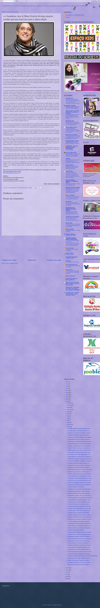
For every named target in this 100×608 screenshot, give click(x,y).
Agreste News (69, 223)
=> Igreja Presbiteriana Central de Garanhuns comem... (79, 499)
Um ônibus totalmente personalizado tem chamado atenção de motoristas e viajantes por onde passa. (73, 130)
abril (68, 420)
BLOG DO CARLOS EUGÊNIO (73, 187)
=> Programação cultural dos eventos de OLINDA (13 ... (79, 523)
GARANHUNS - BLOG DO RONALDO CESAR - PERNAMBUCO (72, 147)
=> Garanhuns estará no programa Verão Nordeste (78, 512)
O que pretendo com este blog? (72, 262)
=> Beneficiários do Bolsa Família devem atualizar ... (79, 564)
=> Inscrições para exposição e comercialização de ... (79, 471)
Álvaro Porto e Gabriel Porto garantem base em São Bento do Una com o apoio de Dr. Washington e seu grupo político (73, 101)
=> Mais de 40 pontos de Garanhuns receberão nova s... (79, 525)
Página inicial (32, 260)
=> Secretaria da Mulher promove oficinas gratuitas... (79, 493)
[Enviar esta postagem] (35, 187)
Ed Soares (68, 260)
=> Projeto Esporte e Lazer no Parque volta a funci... (79, 540)
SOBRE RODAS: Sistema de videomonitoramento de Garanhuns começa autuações (72, 219)
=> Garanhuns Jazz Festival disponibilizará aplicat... (78, 467)
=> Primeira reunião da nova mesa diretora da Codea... (79, 443)
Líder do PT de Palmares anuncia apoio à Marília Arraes (73, 184)
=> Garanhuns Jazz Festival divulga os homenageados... (79, 437)
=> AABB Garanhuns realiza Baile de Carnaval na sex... (79, 450)
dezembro (69, 403)
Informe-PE (68, 201)
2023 (67, 384)
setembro (69, 409)
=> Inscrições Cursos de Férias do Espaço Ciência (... (79, 549)
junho (68, 416)
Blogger (59, 605)
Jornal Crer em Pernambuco (72, 216)
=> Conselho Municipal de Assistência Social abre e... (79, 562)
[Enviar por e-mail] (38, 188)
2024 (67, 381)
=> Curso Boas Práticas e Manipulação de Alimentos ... (79, 553)
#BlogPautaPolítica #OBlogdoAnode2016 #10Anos (71, 209)
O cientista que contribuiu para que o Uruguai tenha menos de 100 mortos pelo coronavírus (72, 197)
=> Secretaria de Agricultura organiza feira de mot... (78, 463)
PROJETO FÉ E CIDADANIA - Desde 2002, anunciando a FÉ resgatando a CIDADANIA (73, 289)
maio (68, 418)
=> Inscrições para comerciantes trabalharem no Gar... (79, 502)
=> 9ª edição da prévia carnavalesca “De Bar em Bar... (79, 428)
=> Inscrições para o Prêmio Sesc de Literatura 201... (79, 510)
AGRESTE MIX (69, 171)
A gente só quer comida (71, 235)
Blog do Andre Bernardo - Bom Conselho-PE (72, 279)
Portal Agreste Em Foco (71, 264)
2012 (67, 572)
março (68, 422)
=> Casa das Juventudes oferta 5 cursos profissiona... (79, 445)
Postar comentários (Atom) (12, 263)
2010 (67, 576)
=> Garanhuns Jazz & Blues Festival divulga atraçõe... (79, 534)
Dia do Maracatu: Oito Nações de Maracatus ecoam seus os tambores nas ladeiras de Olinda (73, 161)
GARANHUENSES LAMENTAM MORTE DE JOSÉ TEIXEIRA (72, 107)
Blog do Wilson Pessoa (71, 127)
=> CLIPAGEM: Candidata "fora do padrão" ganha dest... (79, 458)
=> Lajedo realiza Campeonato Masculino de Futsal (78, 547)
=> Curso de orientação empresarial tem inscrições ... (79, 521)
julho (68, 413)
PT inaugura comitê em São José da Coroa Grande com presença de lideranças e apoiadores (73, 137)
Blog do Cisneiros (70, 195)
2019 (67, 392)
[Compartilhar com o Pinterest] (44, 188)
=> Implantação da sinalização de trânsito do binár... (78, 491)
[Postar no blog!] (39, 188)
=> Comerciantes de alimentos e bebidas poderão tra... (79, 558)
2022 (67, 386)
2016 (67, 399)
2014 (67, 568)
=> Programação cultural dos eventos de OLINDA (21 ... (79, 484)
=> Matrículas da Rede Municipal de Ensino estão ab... (79, 545)
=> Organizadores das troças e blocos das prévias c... (79, 439)
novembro (69, 405)
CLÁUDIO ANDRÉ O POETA (72, 141)
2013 (67, 570)
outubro (69, 407)
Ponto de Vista (69, 98)
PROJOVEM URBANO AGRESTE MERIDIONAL (71, 238)
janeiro (68, 426)
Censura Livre (69, 269)
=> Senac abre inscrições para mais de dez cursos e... (79, 452)
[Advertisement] (31, 247)
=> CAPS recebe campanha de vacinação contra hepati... (80, 469)
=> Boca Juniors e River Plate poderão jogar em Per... (79, 454)
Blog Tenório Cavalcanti (71, 134)
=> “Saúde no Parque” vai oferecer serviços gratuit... (78, 448)
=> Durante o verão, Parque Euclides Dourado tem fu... (79, 527)
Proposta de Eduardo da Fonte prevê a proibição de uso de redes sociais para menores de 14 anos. (72, 116)
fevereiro (69, 424)
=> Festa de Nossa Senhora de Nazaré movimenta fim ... (80, 441)
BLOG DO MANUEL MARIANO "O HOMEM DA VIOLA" (72, 181)
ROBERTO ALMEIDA (71, 105)
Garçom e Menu (69, 253)
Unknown (68, 17)
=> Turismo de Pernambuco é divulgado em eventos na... (80, 461)
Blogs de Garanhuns (71, 276)
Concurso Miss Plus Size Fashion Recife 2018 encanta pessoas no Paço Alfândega (73, 225)
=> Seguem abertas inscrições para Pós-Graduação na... (79, 456)
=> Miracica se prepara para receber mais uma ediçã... (79, 482)
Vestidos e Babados (70, 234)
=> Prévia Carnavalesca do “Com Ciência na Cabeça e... (79, 476)
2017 (67, 397)
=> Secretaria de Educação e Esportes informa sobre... (79, 506)
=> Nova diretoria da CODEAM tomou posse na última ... (79, 532)
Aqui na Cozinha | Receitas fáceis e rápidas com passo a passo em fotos (73, 283)
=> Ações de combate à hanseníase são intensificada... (79, 473)
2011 (67, 574)
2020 (67, 390)
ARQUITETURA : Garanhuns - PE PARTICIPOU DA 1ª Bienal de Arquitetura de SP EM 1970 (73, 155)
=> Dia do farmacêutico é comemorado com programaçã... (80, 497)
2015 (67, 401)
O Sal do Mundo (70, 248)
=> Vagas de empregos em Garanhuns (75, 486)
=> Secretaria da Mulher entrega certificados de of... (78, 435)
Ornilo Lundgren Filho (71, 152)
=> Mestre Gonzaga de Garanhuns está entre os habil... (79, 551)
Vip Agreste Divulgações (72, 257)
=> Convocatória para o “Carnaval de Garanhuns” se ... (79, 543)
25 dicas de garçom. (70, 254)
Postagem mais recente (9, 260)
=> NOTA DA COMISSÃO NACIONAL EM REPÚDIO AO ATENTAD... (82, 555)
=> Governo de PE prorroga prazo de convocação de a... (79, 538)
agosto (68, 411)
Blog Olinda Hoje (70, 121)
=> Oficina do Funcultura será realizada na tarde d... (78, 504)
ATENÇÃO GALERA (70, 258)
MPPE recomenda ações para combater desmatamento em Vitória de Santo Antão (72, 167)
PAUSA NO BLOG (69, 149)
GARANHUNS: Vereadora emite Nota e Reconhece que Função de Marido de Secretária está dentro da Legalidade (72, 190)
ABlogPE (68, 158)
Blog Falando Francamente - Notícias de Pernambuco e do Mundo (72, 112)
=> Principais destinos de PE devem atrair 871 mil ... (79, 430)
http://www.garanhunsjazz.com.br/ (12, 171)
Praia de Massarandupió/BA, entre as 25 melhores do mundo (72, 143)
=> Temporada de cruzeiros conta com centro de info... (79, 495)
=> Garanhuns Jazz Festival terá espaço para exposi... (79, 489)
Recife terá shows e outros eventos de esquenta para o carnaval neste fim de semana (72, 213)
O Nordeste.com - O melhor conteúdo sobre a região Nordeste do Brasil (72, 294)
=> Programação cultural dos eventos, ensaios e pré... (79, 465)
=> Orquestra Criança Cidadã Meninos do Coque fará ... (79, 508)
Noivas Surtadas (70, 229)
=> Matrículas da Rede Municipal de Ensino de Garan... (79, 517)
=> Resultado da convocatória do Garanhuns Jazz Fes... (79, 519)
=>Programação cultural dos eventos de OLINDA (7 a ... (79, 536)
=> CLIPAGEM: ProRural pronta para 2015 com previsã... (80, 478)
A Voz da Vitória (70, 165)
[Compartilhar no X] (41, 188)
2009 (67, 578)
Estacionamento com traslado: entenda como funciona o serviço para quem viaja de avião (73, 123)
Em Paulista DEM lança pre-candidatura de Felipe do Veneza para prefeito (73, 204)
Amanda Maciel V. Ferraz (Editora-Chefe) (75, 15)
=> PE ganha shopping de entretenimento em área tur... (79, 515)
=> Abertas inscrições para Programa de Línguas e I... (79, 560)
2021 (67, 388)
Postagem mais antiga (54, 260)
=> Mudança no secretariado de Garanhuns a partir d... (79, 433)
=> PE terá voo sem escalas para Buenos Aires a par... (79, 480)
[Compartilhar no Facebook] (42, 188)
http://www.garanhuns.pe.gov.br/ (12, 172)
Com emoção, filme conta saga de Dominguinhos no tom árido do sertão (72, 272)
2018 (67, 394)
